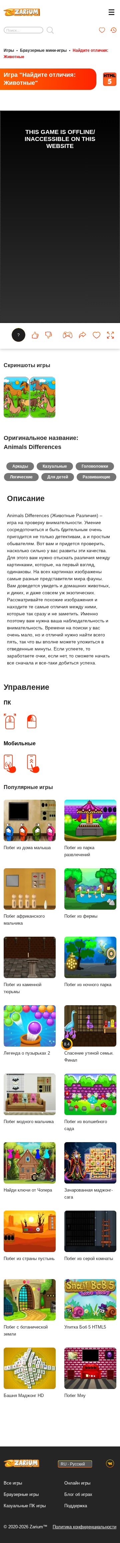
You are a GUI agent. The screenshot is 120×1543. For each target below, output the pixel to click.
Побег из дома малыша (27, 847)
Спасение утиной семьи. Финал (89, 1052)
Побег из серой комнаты (88, 1258)
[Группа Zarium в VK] (110, 1463)
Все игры (13, 1483)
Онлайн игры (77, 1483)
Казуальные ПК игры (25, 1505)
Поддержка (75, 1505)
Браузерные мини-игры (43, 50)
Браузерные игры (21, 1494)
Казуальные (55, 466)
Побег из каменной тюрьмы (22, 988)
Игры (9, 50)
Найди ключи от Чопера (28, 1190)
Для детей (57, 477)
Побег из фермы (80, 916)
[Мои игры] (102, 30)
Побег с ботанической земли (26, 1331)
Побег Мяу (75, 1395)
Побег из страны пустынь (29, 1258)
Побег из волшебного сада (85, 1125)
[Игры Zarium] (22, 11)
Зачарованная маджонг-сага (88, 1194)
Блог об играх (78, 1494)
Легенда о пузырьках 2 (27, 1053)
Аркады (20, 466)
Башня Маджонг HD (24, 1395)
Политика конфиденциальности (84, 1526)
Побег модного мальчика (29, 1121)
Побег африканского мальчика (24, 920)
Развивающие (96, 477)
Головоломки (95, 466)
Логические (21, 477)
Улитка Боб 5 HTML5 (85, 1327)
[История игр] (113, 30)
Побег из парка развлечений (79, 851)
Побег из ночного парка (87, 984)
